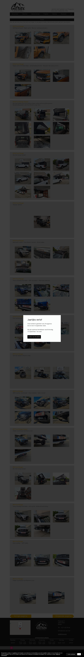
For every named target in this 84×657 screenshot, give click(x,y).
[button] (34, 337)
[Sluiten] (82, 654)
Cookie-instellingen (71, 654)
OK (79, 654)
